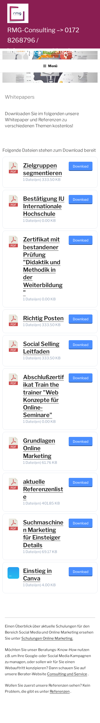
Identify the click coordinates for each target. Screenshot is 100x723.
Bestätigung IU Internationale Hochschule (43, 206)
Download (80, 166)
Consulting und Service (67, 674)
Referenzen (60, 691)
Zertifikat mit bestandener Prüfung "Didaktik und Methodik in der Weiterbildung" (43, 266)
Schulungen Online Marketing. (47, 638)
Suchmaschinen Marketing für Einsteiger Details (43, 534)
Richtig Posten (43, 318)
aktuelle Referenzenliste (43, 489)
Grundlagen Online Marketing (39, 448)
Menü (52, 66)
